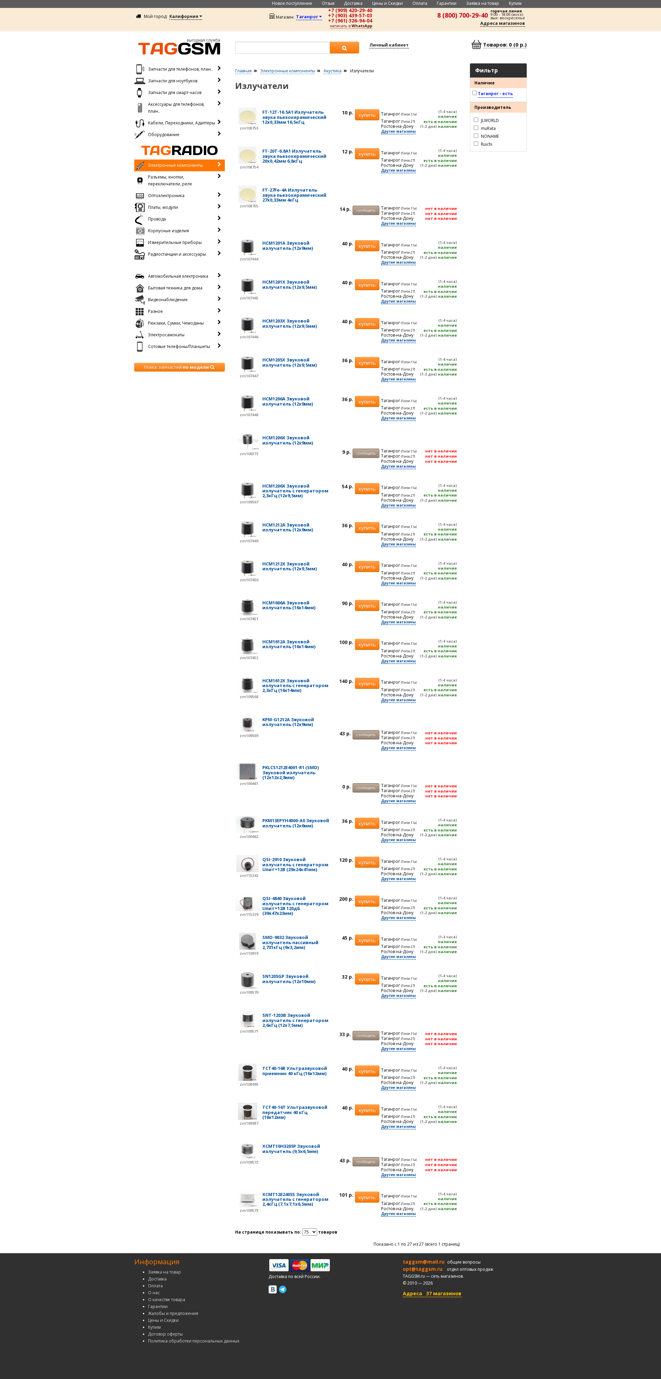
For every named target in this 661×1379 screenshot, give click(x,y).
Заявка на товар (482, 3)
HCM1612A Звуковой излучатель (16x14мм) (288, 644)
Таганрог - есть (495, 93)
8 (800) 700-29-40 (462, 15)
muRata (488, 128)
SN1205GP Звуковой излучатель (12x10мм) (288, 978)
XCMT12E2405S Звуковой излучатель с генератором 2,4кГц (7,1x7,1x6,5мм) (295, 1199)
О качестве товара (166, 1300)
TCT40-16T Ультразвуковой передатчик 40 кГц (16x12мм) (294, 1112)
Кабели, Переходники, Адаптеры (181, 123)
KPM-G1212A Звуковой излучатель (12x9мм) (288, 721)
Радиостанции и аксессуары (177, 254)
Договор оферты (165, 1334)
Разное (155, 311)
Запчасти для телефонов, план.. (180, 69)
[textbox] (282, 47)
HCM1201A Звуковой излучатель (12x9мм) (287, 245)
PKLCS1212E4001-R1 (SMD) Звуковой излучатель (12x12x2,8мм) (290, 772)
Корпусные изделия (168, 231)
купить (367, 114)
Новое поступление (292, 3)
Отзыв (328, 3)
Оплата (419, 3)
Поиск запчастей (176, 367)
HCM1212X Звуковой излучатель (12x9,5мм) (289, 566)
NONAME (489, 136)
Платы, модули (163, 207)
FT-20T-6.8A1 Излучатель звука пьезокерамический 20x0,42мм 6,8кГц (294, 156)
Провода (157, 219)
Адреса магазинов (502, 23)
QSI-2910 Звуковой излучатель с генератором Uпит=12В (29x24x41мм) (295, 864)
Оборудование (163, 134)
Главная (243, 71)
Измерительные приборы (175, 242)
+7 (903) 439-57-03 (350, 15)
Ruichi (486, 143)
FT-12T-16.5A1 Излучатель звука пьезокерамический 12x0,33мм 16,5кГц (294, 117)
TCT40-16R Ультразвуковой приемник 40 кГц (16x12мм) (294, 1070)
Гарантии (447, 3)
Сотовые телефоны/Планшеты (179, 346)
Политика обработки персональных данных (193, 1341)
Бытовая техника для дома (175, 288)
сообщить (366, 210)
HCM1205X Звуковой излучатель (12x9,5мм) (289, 362)
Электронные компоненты (175, 165)
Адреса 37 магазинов (432, 1293)
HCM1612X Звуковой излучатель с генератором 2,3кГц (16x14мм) (295, 685)
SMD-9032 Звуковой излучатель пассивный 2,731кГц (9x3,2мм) (290, 942)
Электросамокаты (166, 335)
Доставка (353, 3)
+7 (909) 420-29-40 (350, 10)
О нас (154, 1293)
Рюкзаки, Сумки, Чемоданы (176, 323)
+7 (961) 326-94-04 (350, 20)
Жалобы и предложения (173, 1313)
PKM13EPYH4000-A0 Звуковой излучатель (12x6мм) (295, 822)
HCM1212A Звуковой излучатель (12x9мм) (287, 527)
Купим (515, 3)
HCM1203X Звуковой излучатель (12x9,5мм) (289, 323)
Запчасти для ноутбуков (172, 81)
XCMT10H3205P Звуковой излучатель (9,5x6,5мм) (291, 1148)
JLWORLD (489, 120)
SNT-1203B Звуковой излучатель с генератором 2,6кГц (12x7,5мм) (295, 1020)
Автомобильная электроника (178, 276)
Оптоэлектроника (166, 195)
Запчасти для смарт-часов (174, 92)
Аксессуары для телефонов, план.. (176, 107)
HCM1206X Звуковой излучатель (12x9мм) (287, 440)
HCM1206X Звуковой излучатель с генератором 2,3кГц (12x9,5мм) (295, 491)
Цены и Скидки (387, 3)
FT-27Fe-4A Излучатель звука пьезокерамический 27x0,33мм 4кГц (294, 195)
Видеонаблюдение (168, 300)
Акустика (333, 71)
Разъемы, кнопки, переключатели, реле (170, 180)
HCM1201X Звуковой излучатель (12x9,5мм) (289, 284)
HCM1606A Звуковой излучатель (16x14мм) (288, 605)
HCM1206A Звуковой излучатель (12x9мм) (287, 401)
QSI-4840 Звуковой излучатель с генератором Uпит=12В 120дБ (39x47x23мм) (295, 905)
